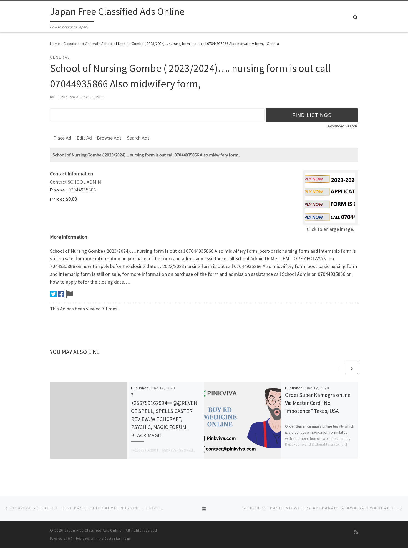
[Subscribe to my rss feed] (356, 532)
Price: (57, 199)
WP (70, 539)
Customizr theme (117, 539)
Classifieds (72, 43)
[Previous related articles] (338, 368)
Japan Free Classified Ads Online (93, 530)
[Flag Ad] (69, 294)
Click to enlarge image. (330, 229)
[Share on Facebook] (61, 294)
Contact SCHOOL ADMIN (75, 182)
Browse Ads (109, 138)
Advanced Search (342, 125)
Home (55, 43)
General (91, 43)
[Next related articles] (352, 368)
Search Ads (138, 138)
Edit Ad (84, 138)
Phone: (58, 190)
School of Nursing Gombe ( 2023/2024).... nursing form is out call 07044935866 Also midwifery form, (146, 155)
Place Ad (62, 138)
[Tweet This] (53, 294)
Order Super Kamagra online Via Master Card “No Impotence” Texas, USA (318, 403)
